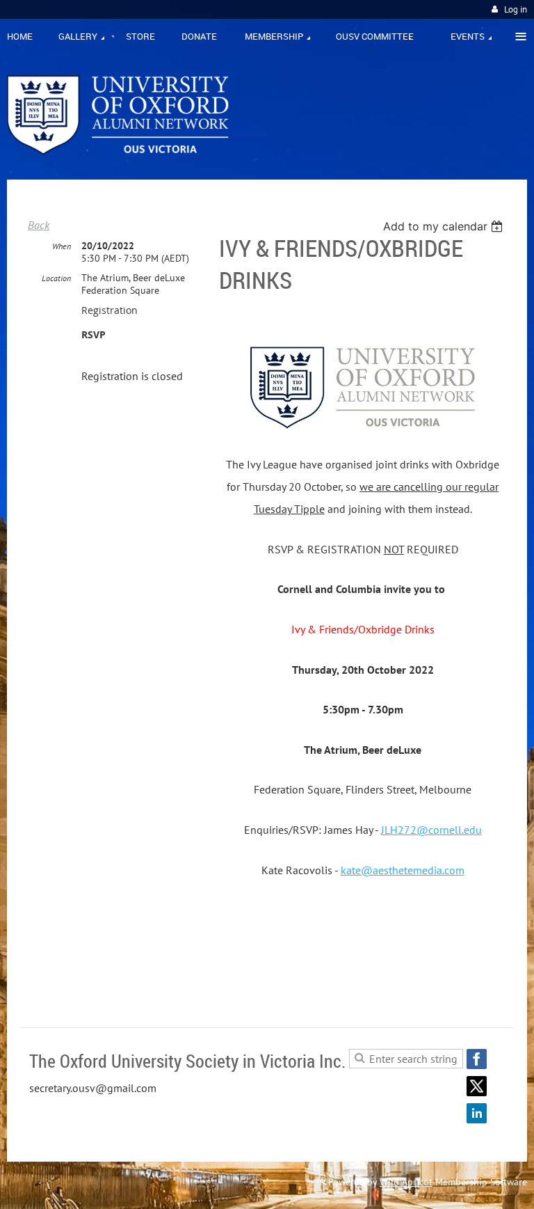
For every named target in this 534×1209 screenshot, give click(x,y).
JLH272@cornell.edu (431, 830)
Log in (515, 9)
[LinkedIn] (477, 1113)
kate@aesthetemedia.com (402, 870)
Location (56, 278)
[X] (477, 1086)
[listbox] (444, 226)
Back (38, 225)
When (61, 246)
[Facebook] (477, 1059)
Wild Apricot (406, 1182)
